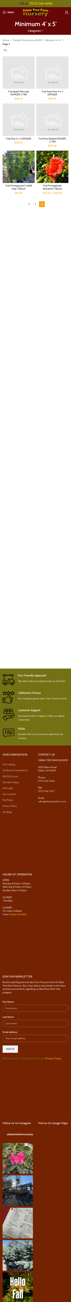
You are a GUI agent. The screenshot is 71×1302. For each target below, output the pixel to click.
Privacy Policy (10, 806)
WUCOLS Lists (10, 776)
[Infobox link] (35, 680)
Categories (34, 30)
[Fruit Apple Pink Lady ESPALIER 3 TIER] (19, 72)
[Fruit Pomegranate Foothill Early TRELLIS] (19, 167)
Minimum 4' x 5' (53, 40)
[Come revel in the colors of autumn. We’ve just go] (18, 1158)
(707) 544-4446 (41, 3)
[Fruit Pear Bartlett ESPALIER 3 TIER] (52, 119)
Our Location (9, 794)
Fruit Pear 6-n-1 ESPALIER (18, 138)
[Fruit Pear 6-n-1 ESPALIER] (19, 119)
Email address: (10, 1032)
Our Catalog (9, 764)
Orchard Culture (11, 782)
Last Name (8, 1017)
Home (6, 40)
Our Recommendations (15, 770)
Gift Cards (8, 788)
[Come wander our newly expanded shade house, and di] (18, 1190)
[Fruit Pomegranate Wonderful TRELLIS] (52, 167)
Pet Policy (8, 800)
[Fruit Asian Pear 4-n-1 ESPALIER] (52, 72)
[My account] (66, 12)
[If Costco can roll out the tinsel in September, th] (18, 1255)
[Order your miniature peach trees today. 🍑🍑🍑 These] (18, 1223)
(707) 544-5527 (46, 791)
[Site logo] (35, 12)
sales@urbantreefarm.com (52, 801)
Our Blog (7, 812)
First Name (8, 1001)
